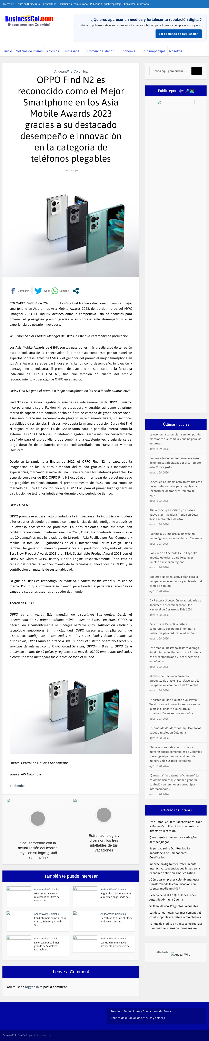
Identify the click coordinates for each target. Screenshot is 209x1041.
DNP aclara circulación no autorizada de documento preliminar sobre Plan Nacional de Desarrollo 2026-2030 (175, 605)
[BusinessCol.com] (29, 20)
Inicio (8, 51)
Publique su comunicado (74, 4)
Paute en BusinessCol (29, 4)
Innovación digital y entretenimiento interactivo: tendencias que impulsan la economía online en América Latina (174, 868)
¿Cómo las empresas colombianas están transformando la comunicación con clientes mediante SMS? (174, 884)
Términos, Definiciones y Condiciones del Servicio (142, 1011)
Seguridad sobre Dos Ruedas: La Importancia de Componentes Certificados (169, 853)
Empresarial (71, 51)
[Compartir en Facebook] (19, 290)
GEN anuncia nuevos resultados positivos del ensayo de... (47, 897)
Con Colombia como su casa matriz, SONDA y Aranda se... (50, 921)
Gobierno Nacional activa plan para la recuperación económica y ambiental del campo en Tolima (175, 581)
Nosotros (175, 51)
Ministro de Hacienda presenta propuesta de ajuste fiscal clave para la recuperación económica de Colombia (174, 680)
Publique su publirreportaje (105, 4)
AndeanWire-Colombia (71, 71)
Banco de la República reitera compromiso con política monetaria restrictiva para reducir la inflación (172, 629)
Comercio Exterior (100, 51)
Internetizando (42, 1035)
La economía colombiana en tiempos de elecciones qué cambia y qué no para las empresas (175, 439)
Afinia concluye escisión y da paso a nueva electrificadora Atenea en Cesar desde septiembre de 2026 (174, 514)
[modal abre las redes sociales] (75, 290)
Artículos (52, 51)
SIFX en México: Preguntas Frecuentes (173, 906)
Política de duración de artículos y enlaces (138, 1018)
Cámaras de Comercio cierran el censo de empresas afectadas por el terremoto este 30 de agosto (175, 463)
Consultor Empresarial (137, 4)
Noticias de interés (29, 51)
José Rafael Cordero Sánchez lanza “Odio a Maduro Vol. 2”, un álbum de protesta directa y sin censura (175, 826)
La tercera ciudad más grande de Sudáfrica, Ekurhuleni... (46, 946)
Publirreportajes (154, 51)
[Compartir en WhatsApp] (60, 290)
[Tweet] (42, 290)
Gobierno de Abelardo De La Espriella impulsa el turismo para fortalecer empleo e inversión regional (173, 557)
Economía (128, 51)
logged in (32, 987)
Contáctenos (50, 4)
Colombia (18, 785)
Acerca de (8, 4)
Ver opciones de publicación (179, 33)
